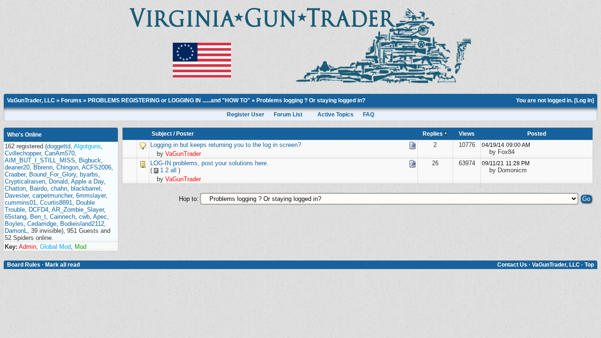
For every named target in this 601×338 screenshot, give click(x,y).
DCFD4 (38, 209)
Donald (58, 181)
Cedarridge (41, 223)
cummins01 (20, 202)
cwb (84, 216)
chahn (59, 188)
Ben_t (38, 216)
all (173, 170)
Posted (536, 134)
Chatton (15, 188)
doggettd (58, 146)
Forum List (288, 114)
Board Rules (23, 264)
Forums (71, 100)
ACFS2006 (96, 167)
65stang (15, 216)
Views (467, 134)
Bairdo (38, 188)
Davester (17, 195)
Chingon (67, 167)
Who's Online (24, 134)
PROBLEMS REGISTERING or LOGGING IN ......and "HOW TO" (169, 100)
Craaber (15, 174)
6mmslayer (91, 195)
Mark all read (62, 264)
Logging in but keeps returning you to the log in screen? (225, 144)
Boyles (14, 223)
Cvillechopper (23, 153)
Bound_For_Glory (52, 174)
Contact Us (512, 264)
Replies (433, 134)
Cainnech (62, 216)
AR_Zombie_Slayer (78, 209)
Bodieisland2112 (82, 223)
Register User (245, 114)
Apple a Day (87, 181)
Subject (162, 134)
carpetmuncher (52, 195)
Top (589, 264)
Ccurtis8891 (56, 202)
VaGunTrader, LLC (31, 100)
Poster (185, 134)
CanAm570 (60, 153)
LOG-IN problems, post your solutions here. (209, 163)
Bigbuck (90, 160)
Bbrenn (43, 167)
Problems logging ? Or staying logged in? (310, 100)
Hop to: (189, 198)
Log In (584, 100)
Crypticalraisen (25, 181)
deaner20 (17, 167)
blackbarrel (85, 188)
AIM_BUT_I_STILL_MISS (40, 160)
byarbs (89, 174)
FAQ (368, 114)
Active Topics (335, 114)
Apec (100, 216)
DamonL (16, 230)
